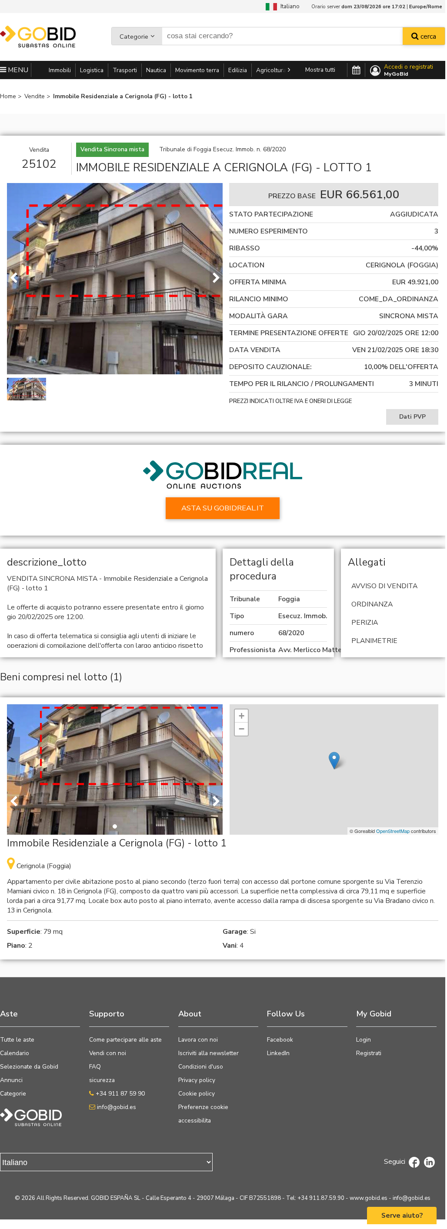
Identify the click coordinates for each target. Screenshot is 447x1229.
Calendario (14, 1053)
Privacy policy (196, 1080)
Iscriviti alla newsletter (208, 1053)
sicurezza (102, 1080)
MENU (17, 70)
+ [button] (241, 715)
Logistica (91, 70)
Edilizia (237, 70)
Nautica (156, 70)
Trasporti (125, 70)
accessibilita (194, 1120)
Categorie (134, 36)
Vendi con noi (107, 1053)
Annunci (11, 1080)
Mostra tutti (320, 70)
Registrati (368, 1053)
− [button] (241, 728)
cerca (427, 36)
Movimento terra (197, 70)
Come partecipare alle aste (125, 1040)
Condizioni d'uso (200, 1066)
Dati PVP (412, 417)
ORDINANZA (372, 604)
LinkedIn (278, 1053)
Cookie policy (196, 1093)
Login (363, 1040)
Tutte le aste (17, 1040)
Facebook (280, 1040)
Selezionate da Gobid (29, 1066)
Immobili (60, 70)
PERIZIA (364, 622)
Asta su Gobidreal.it (222, 508)
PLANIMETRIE (374, 641)
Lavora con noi (198, 1040)
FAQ (95, 1066)
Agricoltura (271, 70)
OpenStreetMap (393, 830)
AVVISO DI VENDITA (384, 586)
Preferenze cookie (203, 1107)
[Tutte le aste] (356, 70)
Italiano (288, 6)
